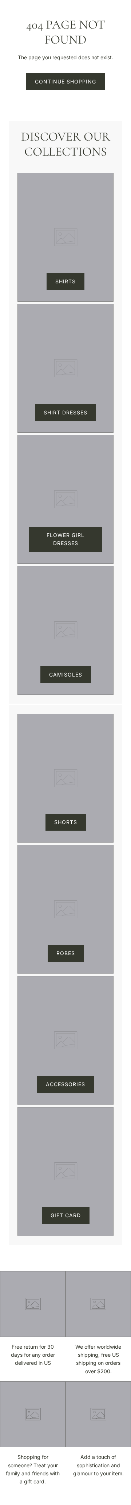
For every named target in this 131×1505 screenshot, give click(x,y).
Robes (65, 953)
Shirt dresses (65, 412)
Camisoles (65, 674)
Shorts (65, 822)
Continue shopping (65, 81)
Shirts (65, 281)
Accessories (65, 1084)
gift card (66, 1215)
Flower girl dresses (65, 539)
